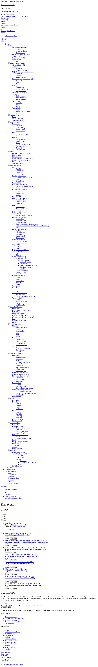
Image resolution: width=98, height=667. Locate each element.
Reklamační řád (9, 623)
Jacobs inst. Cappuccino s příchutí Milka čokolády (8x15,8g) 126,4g (26, 542)
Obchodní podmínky (11, 617)
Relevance (4, 520)
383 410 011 (24, 605)
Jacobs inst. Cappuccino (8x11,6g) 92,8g (17, 535)
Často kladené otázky (11, 620)
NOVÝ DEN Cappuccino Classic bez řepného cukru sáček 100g (25, 549)
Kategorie (8, 494)
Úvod (6, 493)
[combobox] (9, 25)
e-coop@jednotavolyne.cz (36, 605)
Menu (2, 41)
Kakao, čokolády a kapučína (13, 498)
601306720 (4, 664)
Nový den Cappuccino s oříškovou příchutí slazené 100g (23, 585)
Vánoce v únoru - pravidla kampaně (15, 622)
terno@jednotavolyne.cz (15, 664)
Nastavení (4, 486)
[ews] (12, 14)
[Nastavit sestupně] (15, 523)
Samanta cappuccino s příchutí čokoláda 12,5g (20, 578)
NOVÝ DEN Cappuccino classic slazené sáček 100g (21, 556)
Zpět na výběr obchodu (8, 31)
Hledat (3, 32)
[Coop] (1, 29)
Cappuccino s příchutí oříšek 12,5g (16, 571)
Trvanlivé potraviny (10, 496)
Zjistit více (4, 603)
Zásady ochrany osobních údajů (14, 618)
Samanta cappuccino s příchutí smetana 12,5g (19, 563)
